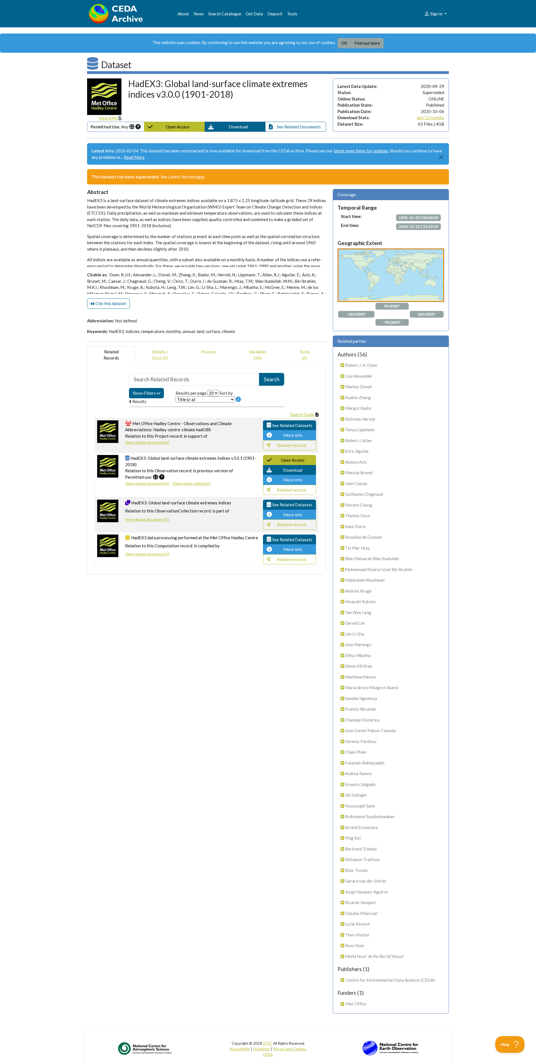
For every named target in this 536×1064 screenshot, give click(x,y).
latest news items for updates (361, 150)
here (200, 176)
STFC (267, 1043)
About (183, 13)
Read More (134, 157)
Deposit (275, 13)
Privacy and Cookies (289, 1049)
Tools (292, 13)
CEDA (268, 1054)
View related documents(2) (147, 442)
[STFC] (390, 1047)
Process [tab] (208, 351)
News (198, 13)
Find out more (367, 42)
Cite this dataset (110, 303)
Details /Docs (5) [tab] (160, 355)
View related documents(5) (147, 483)
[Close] (441, 157)
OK (344, 42)
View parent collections (191, 483)
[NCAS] (145, 1048)
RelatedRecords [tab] (111, 355)
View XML (108, 118)
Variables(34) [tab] (257, 355)
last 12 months (430, 117)
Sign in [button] (436, 13)
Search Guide (302, 414)
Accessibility (240, 1049)
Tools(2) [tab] (304, 355)
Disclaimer (261, 1049)
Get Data (254, 13)
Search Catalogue (224, 13)
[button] (235, 127)
